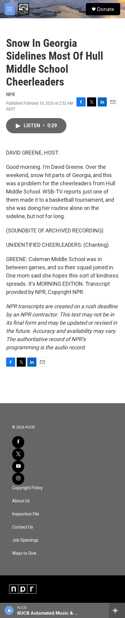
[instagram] (18, 479)
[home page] (23, 9)
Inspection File (25, 514)
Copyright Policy (27, 488)
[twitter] (18, 454)
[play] (9, 610)
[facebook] (18, 442)
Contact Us (22, 527)
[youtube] (18, 466)
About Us (21, 501)
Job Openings (25, 540)
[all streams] (117, 610)
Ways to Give (24, 553)
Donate (105, 9)
